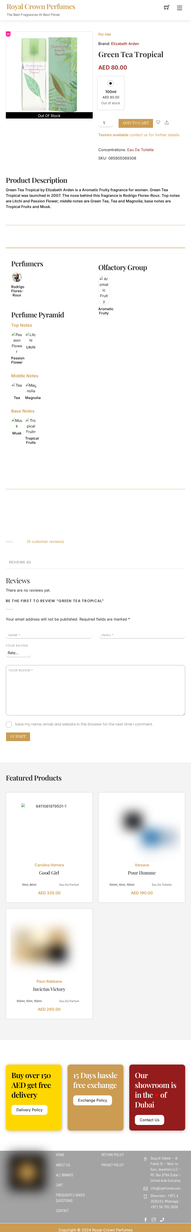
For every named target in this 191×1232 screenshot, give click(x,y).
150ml (130, 884)
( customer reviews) (45, 541)
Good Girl (49, 872)
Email (107, 635)
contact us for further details (138, 134)
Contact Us (149, 1119)
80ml (33, 884)
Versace (142, 865)
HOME (60, 1154)
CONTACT (62, 1210)
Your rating (17, 646)
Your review (21, 670)
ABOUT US (63, 1165)
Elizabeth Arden (125, 43)
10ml (25, 884)
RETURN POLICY (113, 1154)
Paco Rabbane (49, 981)
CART (59, 1185)
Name (14, 635)
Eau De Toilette (140, 149)
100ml (110, 91)
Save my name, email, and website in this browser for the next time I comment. (84, 724)
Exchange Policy (92, 1100)
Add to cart (136, 123)
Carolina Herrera (49, 865)
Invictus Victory (49, 989)
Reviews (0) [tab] (20, 562)
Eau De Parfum (69, 884)
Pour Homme (142, 872)
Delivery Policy (29, 1109)
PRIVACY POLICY (113, 1165)
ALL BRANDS (64, 1175)
